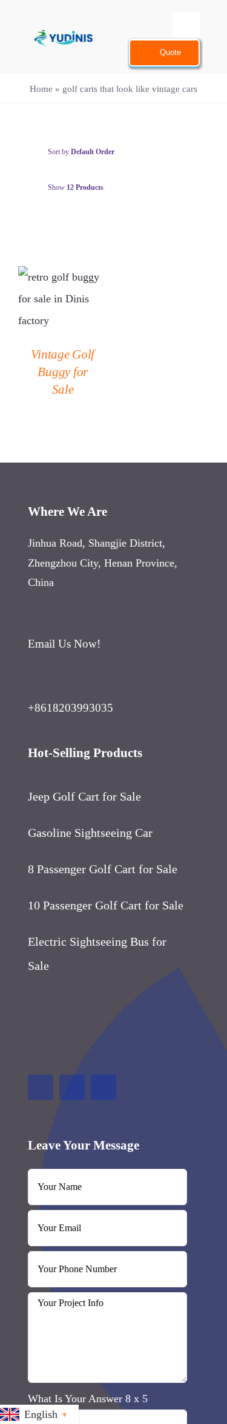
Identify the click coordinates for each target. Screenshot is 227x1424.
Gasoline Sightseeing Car (90, 832)
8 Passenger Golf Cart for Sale (102, 869)
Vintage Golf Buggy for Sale (62, 372)
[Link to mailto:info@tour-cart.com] (104, 619)
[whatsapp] (103, 1087)
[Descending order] (176, 152)
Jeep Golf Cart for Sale (84, 796)
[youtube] (72, 1087)
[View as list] (124, 217)
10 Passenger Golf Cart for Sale (105, 905)
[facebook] (40, 1087)
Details (63, 300)
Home (41, 89)
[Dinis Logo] (63, 20)
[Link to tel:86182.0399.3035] (102, 684)
